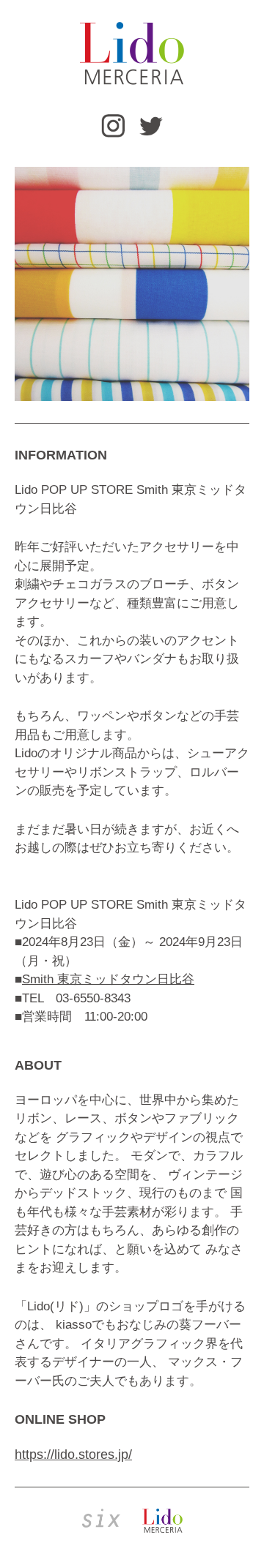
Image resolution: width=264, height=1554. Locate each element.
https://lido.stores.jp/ (73, 1454)
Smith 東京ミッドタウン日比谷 (108, 979)
